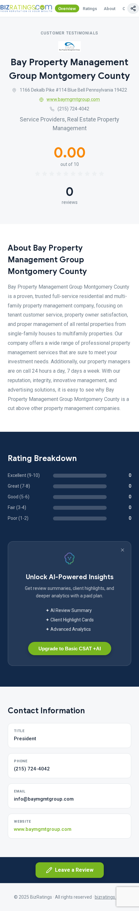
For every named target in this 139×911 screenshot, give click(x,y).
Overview (67, 8)
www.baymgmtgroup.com (73, 99)
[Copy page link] (133, 8)
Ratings (90, 8)
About (109, 8)
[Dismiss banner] (122, 550)
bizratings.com (110, 897)
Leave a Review (74, 870)
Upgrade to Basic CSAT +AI (69, 648)
